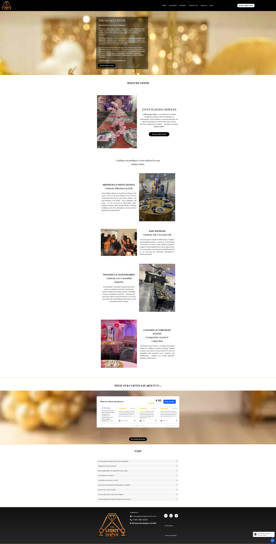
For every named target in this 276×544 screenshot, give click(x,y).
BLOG (211, 6)
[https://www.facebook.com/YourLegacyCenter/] (166, 516)
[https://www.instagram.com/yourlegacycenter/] (176, 515)
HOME (164, 6)
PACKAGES (173, 6)
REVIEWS (183, 6)
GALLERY (204, 6)
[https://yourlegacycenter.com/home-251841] (6, 5)
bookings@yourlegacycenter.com (144, 516)
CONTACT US (193, 6)
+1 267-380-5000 (139, 520)
